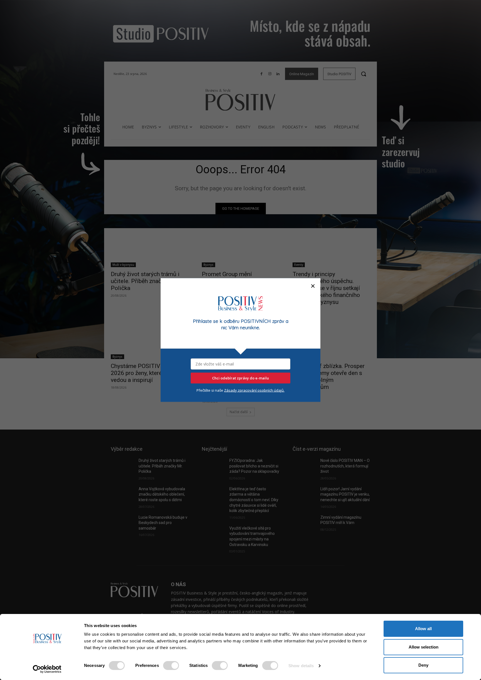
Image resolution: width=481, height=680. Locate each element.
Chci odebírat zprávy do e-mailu (240, 377)
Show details (301, 665)
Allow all (423, 628)
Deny (423, 665)
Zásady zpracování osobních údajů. (254, 390)
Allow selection (423, 647)
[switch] (171, 665)
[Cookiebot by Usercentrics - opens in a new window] (47, 669)
